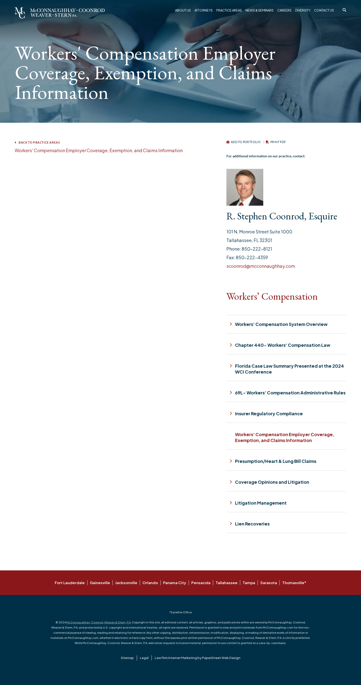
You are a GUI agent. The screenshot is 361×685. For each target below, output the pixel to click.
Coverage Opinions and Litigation (272, 482)
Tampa (249, 582)
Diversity (302, 10)
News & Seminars (260, 10)
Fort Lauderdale (70, 582)
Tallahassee (226, 582)
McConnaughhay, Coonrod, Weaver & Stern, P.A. (98, 622)
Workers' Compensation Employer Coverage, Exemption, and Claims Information (99, 150)
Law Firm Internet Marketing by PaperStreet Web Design (197, 658)
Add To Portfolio (245, 142)
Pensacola (200, 582)
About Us (183, 10)
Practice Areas (229, 10)
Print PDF (278, 142)
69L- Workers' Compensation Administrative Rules (290, 392)
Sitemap (127, 658)
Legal (144, 658)
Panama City (174, 582)
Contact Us (324, 10)
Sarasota (268, 582)
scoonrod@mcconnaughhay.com (260, 266)
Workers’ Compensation (272, 296)
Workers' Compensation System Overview (281, 324)
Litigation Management (261, 503)
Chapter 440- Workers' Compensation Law (282, 345)
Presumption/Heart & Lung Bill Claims (275, 461)
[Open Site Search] (344, 10)
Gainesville (100, 582)
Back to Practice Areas (39, 142)
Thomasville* (294, 582)
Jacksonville (126, 582)
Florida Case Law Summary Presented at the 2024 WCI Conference (289, 369)
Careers (284, 10)
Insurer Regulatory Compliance (269, 413)
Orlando (150, 582)
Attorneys (203, 10)
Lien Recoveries (252, 523)
